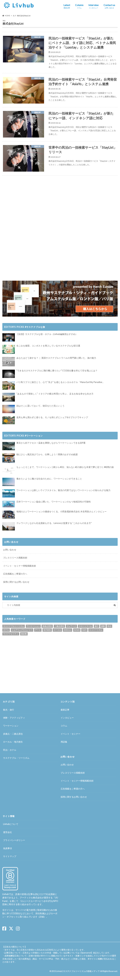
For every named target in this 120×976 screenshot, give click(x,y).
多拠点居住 (47, 626)
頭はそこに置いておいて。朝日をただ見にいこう (40, 405)
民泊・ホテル (9, 750)
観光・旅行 (8, 709)
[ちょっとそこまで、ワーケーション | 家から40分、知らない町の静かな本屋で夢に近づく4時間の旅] (8, 470)
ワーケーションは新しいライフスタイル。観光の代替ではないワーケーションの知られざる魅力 (63, 490)
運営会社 (7, 832)
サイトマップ (9, 856)
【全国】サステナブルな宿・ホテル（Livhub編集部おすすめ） (47, 334)
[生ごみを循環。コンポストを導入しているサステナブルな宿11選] (8, 349)
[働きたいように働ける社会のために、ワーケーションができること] (8, 482)
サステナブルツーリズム (13, 626)
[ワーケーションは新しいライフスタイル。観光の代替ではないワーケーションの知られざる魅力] (8, 493)
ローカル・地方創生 (13, 741)
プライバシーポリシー (14, 840)
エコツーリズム (95, 630)
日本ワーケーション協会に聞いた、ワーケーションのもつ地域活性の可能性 (53, 501)
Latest (66, 6)
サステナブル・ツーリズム (16, 758)
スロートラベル (85, 626)
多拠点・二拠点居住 (13, 733)
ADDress (67, 630)
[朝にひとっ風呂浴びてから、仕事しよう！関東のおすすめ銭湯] (8, 458)
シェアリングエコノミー (22, 630)
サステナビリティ (10, 634)
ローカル (57, 630)
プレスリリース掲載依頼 (15, 557)
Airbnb (77, 630)
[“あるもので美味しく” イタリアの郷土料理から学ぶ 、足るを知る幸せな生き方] (8, 397)
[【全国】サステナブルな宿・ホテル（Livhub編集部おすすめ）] (8, 337)
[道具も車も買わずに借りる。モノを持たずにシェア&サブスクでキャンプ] (8, 420)
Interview (93, 6)
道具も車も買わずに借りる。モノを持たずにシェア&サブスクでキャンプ (52, 417)
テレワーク (71, 626)
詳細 (42, 916)
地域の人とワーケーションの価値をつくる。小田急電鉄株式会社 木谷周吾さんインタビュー (61, 511)
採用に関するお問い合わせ (16, 582)
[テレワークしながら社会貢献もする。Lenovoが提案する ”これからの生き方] (8, 526)
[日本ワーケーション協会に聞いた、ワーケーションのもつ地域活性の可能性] (8, 504)
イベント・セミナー (70, 733)
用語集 (64, 741)
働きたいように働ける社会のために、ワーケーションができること (49, 478)
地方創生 (47, 630)
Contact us (109, 6)
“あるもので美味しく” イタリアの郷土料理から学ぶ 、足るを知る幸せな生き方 (54, 393)
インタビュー (67, 717)
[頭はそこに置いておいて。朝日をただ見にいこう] (8, 409)
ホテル (6, 630)
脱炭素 (24, 634)
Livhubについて (10, 824)
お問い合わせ (9, 549)
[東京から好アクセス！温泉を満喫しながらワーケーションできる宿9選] (8, 446)
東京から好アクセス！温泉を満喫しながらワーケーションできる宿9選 (50, 442)
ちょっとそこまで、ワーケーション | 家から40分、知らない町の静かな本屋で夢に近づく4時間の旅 (65, 467)
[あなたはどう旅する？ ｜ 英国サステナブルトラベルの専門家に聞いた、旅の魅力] (8, 361)
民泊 (109, 626)
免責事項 (7, 848)
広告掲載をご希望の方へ (15, 573)
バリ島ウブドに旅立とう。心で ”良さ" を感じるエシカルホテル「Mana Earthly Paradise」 (60, 382)
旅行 (96, 626)
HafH (84, 630)
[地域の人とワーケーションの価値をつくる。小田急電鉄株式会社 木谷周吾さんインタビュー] (8, 515)
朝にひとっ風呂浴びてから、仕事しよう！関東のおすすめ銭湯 (47, 454)
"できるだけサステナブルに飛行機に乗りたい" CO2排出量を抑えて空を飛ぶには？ (57, 370)
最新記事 (65, 709)
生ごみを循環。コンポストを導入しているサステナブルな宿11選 (48, 345)
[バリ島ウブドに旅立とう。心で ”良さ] (8, 385)
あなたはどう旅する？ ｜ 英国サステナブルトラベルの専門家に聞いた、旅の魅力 (56, 358)
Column (79, 6)
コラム (64, 725)
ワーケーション (33, 626)
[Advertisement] (31, 203)
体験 (103, 626)
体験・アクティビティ (14, 717)
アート (38, 630)
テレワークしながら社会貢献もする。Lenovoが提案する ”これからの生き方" (54, 523)
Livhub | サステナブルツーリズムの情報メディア (78, 971)
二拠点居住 (59, 626)
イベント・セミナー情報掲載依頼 (19, 565)
